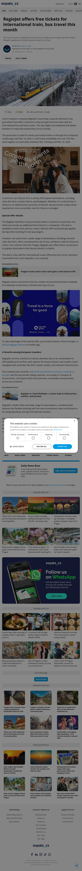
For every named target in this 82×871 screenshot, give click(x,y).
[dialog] (41, 435)
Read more (58, 430)
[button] (17, 446)
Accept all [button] (62, 446)
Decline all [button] (42, 446)
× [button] (74, 421)
